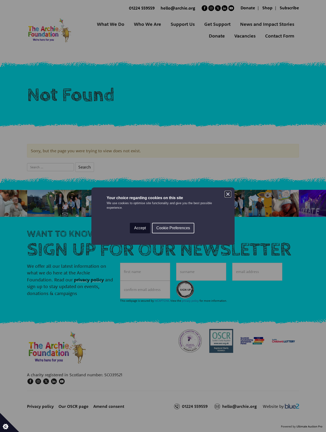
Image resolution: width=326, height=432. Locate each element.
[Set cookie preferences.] (9, 422)
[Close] (228, 194)
